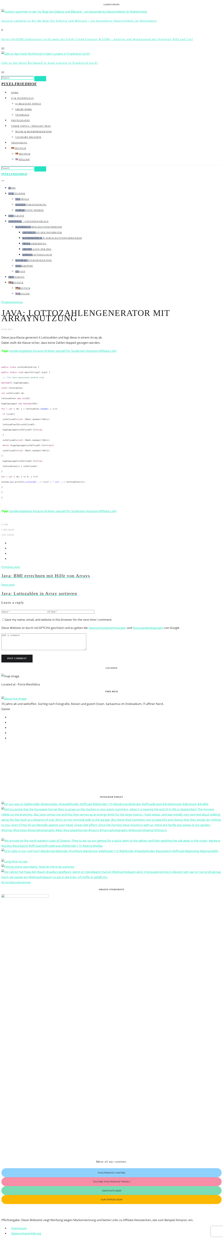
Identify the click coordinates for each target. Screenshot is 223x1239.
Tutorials (22, 115)
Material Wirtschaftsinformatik (38, 227)
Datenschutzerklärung (26, 1233)
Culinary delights (28, 137)
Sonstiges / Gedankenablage (28, 221)
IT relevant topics (28, 104)
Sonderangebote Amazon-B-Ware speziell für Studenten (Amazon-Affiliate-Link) (63, 351)
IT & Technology (22, 98)
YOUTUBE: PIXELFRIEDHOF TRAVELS (111, 1181)
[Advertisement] (105, 768)
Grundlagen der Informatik (42, 232)
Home (14, 93)
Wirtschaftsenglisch (37, 255)
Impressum (19, 1228)
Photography (20, 120)
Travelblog (19, 143)
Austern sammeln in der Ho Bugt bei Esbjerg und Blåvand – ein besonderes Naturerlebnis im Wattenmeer (79, 20)
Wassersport (24, 266)
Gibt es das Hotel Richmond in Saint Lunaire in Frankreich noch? (49, 63)
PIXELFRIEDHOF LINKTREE (111, 1172)
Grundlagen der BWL (37, 249)
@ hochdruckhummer (16, 882)
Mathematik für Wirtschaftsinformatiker (52, 238)
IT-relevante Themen (29, 210)
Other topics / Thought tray (31, 126)
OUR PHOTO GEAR (111, 1190)
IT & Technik (16, 193)
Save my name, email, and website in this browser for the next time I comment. (58, 620)
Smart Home (23, 109)
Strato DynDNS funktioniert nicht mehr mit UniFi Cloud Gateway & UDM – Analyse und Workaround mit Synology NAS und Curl (97, 39)
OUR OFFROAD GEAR (111, 1199)
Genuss (20, 271)
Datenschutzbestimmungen (107, 628)
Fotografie (16, 216)
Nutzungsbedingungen (148, 628)
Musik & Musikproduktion (33, 131)
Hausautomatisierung (31, 205)
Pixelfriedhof (19, 84)
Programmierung (34, 244)
